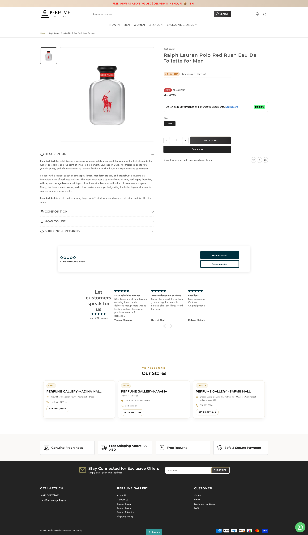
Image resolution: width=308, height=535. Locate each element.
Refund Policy (124, 508)
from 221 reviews (98, 318)
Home (42, 33)
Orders (197, 495)
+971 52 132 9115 (59, 401)
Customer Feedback (204, 504)
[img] (98, 314)
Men (127, 24)
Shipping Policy (125, 516)
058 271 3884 (206, 405)
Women (139, 24)
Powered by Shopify (73, 530)
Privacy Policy (124, 504)
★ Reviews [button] (154, 532)
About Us (122, 495)
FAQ (196, 508)
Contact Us (122, 499)
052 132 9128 (131, 405)
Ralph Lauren (169, 48)
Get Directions (58, 408)
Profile (197, 499)
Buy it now (197, 149)
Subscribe (220, 470)
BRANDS (154, 24)
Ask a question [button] (219, 264)
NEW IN (114, 24)
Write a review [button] (219, 255)
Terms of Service (125, 512)
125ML (170, 123)
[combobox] (161, 14)
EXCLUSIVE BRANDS (180, 24)
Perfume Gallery (55, 530)
